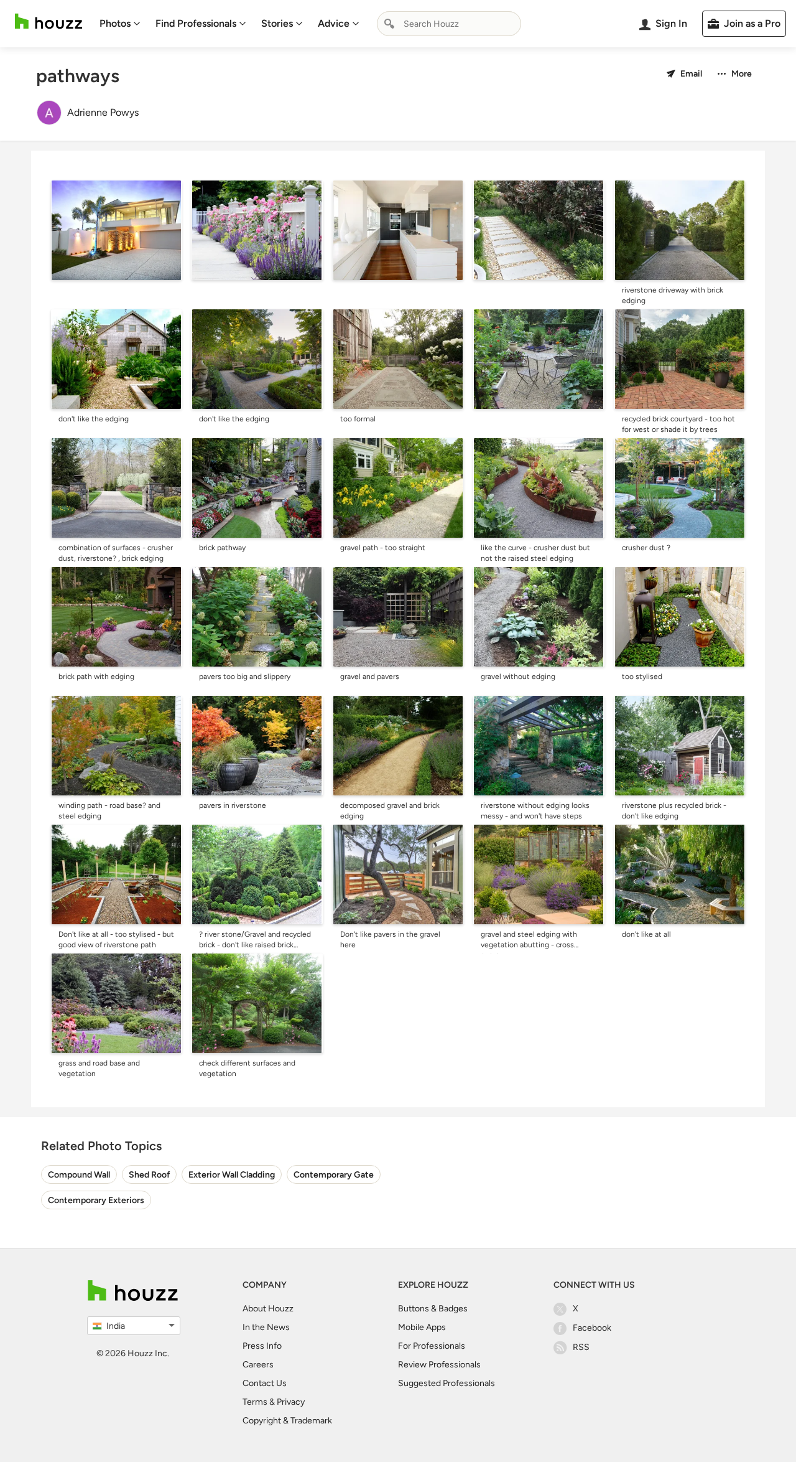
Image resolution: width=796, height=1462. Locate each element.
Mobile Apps (422, 1327)
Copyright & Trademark (287, 1420)
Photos (115, 23)
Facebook (592, 1328)
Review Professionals (439, 1364)
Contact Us (265, 1383)
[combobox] (449, 23)
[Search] (389, 23)
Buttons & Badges (433, 1308)
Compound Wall (79, 1174)
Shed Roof (149, 1174)
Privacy (291, 1402)
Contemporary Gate (334, 1174)
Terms (255, 1402)
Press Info (262, 1346)
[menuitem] (120, 24)
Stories (277, 23)
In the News (266, 1327)
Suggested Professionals (446, 1383)
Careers (258, 1364)
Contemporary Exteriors (96, 1200)
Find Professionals (195, 23)
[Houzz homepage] (48, 21)
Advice (333, 23)
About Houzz (268, 1308)
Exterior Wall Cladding (231, 1174)
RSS (581, 1347)
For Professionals (431, 1346)
